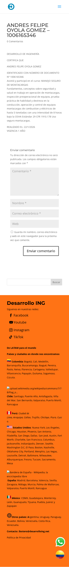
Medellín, (43, 361)
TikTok (18, 337)
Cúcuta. (11, 377)
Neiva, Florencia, (23, 369)
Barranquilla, (14, 365)
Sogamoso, (49, 373)
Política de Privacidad (19, 537)
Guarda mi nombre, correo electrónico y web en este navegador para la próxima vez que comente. (33, 236)
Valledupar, (52, 369)
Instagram (21, 330)
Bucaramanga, (29, 365)
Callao (27, 417)
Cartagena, (39, 369)
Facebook (21, 315)
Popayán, (26, 373)
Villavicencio (14, 373)
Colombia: (17, 361)
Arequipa (18, 417)
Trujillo (35, 417)
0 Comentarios (15, 41)
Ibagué (42, 365)
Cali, (35, 361)
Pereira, (51, 365)
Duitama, (37, 373)
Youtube (20, 322)
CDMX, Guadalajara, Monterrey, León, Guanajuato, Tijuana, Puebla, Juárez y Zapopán (31, 502)
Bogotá (28, 361)
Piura (53, 417)
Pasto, (10, 369)
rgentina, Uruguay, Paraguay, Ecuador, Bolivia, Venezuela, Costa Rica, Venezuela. (34, 521)
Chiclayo (45, 417)
